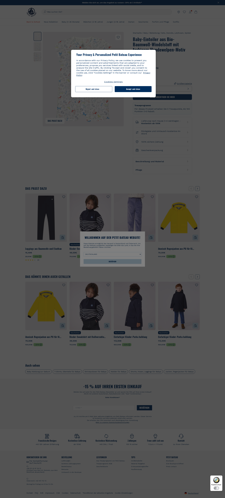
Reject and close (92, 89)
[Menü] (220, 477)
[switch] (216, 488)
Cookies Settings (113, 82)
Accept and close (133, 89)
